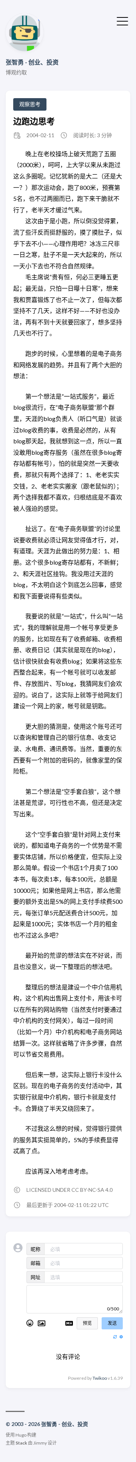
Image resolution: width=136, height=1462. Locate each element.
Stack (21, 1443)
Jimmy (40, 1443)
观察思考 (29, 104)
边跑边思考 (34, 121)
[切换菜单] (122, 20)
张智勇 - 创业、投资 (32, 62)
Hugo (20, 1435)
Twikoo (100, 1378)
